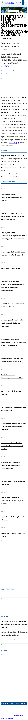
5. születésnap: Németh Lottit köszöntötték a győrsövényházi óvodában (12, 446)
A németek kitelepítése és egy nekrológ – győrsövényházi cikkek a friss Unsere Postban (13, 216)
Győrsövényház (21, 2)
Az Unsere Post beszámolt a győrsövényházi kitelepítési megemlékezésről (10, 465)
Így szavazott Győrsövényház (11, 268)
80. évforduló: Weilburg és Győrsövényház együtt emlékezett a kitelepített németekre (13, 342)
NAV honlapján (14, 143)
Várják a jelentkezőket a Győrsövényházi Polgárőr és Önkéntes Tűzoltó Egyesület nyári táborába (14, 236)
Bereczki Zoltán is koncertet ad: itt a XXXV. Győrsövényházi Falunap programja (13, 427)
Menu (23, 2)
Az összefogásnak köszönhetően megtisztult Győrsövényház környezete (12, 323)
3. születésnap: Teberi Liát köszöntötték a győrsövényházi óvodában (12, 501)
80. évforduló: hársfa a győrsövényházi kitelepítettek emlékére (11, 197)
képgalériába (5, 66)
